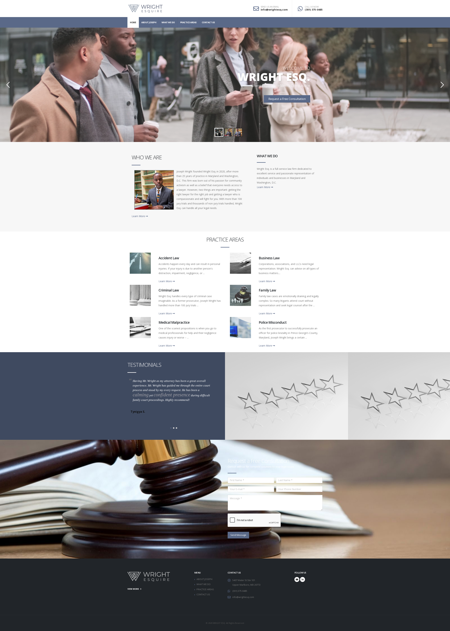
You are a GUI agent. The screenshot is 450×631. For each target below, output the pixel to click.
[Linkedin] (302, 579)
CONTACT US (208, 22)
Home (133, 22)
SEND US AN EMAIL (270, 7)
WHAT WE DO (168, 22)
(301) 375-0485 (314, 9)
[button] (170, 428)
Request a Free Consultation (287, 99)
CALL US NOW (312, 7)
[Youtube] (296, 579)
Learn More (139, 216)
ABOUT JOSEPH (148, 22)
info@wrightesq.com (274, 9)
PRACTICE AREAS (188, 22)
